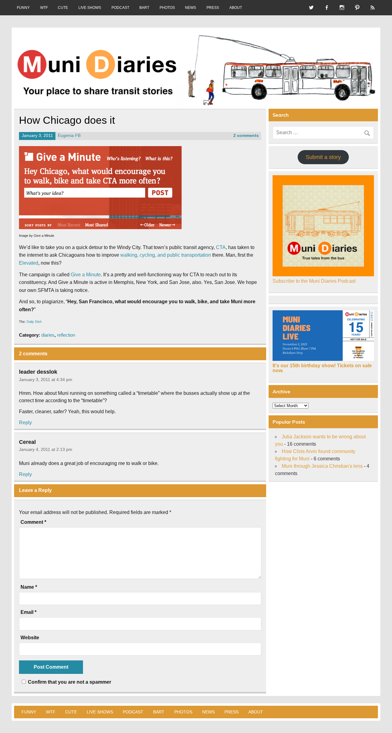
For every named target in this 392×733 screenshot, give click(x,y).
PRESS (212, 8)
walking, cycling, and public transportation (165, 255)
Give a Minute (86, 274)
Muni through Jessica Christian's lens (322, 466)
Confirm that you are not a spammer (69, 682)
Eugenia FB (69, 135)
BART (144, 8)
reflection (66, 335)
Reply (25, 422)
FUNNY (23, 8)
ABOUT (235, 8)
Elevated (28, 263)
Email (28, 612)
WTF (44, 8)
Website (30, 637)
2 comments (246, 135)
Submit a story (323, 157)
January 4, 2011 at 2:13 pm (45, 449)
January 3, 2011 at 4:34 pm (45, 379)
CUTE (63, 8)
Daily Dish (34, 321)
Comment (33, 522)
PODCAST (120, 8)
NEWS (190, 8)
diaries (48, 335)
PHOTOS (167, 8)
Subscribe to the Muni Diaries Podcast (314, 281)
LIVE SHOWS (89, 8)
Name (29, 587)
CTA (221, 247)
